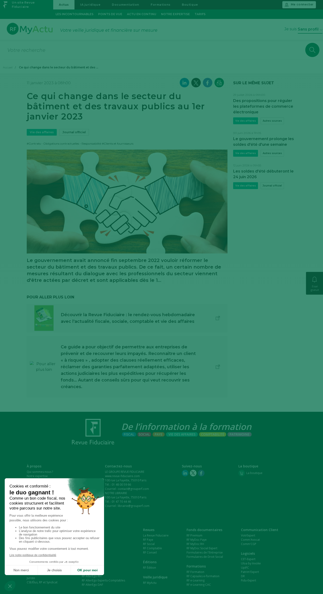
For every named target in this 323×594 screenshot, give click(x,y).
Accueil (8, 67)
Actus (64, 4)
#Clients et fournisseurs (117, 143)
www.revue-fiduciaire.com (122, 476)
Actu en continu (141, 14)
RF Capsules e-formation (203, 576)
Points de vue (110, 14)
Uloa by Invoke (251, 563)
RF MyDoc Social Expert (202, 548)
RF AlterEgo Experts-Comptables (103, 580)
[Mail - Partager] (219, 82)
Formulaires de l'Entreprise (205, 552)
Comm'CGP (248, 544)
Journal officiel (74, 132)
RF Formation (195, 572)
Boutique (190, 4)
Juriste (31, 578)
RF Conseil (150, 552)
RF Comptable (152, 548)
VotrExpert (248, 535)
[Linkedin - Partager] (184, 82)
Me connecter (302, 4)
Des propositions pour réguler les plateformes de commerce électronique (263, 106)
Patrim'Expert (250, 572)
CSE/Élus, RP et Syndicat (42, 582)
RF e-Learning (196, 580)
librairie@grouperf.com (133, 506)
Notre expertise (175, 14)
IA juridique (90, 4)
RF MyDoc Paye (197, 540)
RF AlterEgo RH (91, 576)
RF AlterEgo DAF (92, 585)
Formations (160, 4)
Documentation (125, 4)
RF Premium (194, 535)
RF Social (149, 544)
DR (243, 576)
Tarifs (200, 14)
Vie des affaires (42, 132)
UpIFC (245, 568)
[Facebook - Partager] (207, 82)
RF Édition (149, 568)
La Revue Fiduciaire (156, 535)
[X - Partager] (196, 82)
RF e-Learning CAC (199, 585)
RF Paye (148, 540)
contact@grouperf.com (133, 489)
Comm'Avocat (250, 540)
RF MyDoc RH (195, 544)
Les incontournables (74, 14)
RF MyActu (150, 583)
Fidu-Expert (248, 580)
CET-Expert (248, 559)
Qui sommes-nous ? (40, 472)
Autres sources (272, 120)
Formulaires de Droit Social (205, 557)
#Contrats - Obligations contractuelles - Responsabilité (64, 143)
